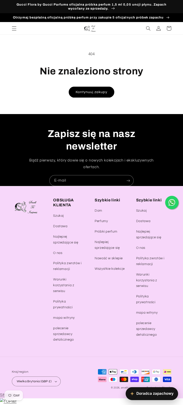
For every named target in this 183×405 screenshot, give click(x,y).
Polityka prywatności (63, 304)
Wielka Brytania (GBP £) (34, 381)
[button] (14, 28)
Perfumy (101, 221)
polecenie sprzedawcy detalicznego (63, 334)
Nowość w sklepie (109, 258)
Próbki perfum (106, 231)
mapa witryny (64, 317)
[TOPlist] (8, 401)
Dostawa (60, 226)
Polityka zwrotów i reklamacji (67, 266)
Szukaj (58, 215)
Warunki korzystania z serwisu (63, 285)
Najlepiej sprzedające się (65, 239)
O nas (57, 253)
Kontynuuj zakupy (91, 92)
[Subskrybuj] (128, 180)
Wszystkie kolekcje (110, 268)
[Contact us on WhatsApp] (172, 202)
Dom (98, 210)
